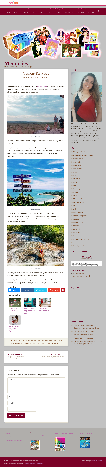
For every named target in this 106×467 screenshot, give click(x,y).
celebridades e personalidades (84, 155)
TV (33, 12)
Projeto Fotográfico (80, 216)
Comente (47, 77)
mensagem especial (80, 202)
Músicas (49, 12)
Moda (75, 206)
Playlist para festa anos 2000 (84, 331)
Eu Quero (76, 179)
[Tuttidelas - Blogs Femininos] (14, 3)
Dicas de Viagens (43, 340)
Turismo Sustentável (44, 343)
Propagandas (69, 12)
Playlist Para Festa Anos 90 (83, 335)
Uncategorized (78, 246)
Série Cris (76, 229)
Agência (30, 340)
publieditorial (78, 222)
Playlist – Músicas (79, 212)
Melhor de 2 (77, 199)
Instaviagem (42, 86)
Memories (16, 63)
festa (75, 182)
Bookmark (57, 343)
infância (76, 192)
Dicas (22, 340)
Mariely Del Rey (97, 461)
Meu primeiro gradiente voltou (53, 355)
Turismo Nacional (31, 343)
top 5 (75, 236)
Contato (91, 12)
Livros (59, 12)
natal (75, 209)
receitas (76, 226)
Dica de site (16, 340)
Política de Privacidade (14, 440)
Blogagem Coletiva (80, 152)
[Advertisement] (37, 22)
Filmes (40, 12)
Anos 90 (26, 12)
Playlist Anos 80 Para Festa (83, 338)
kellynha (26, 77)
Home (8, 12)
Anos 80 (16, 12)
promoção (76, 219)
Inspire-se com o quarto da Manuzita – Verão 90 (17, 356)
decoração (77, 162)
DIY (74, 175)
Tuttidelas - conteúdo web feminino (33, 463)
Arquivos (81, 12)
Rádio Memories (78, 274)
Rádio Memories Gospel (81, 276)
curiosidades (78, 159)
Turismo (23, 343)
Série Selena (77, 232)
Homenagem (77, 189)
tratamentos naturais (81, 239)
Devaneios (77, 165)
